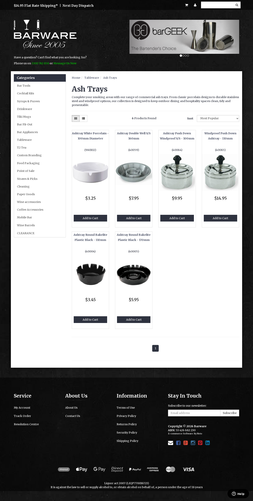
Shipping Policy (127, 441)
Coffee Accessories (30, 209)
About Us (71, 407)
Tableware (24, 140)
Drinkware (24, 109)
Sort (190, 118)
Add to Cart (90, 218)
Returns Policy (127, 424)
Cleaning (23, 186)
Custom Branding (29, 155)
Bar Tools (23, 85)
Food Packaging (28, 163)
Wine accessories (29, 202)
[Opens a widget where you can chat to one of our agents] (238, 494)
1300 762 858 (40, 63)
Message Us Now (64, 63)
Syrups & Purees (28, 101)
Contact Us (72, 416)
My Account (22, 407)
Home (76, 78)
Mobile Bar (24, 217)
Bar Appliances (27, 132)
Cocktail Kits (25, 93)
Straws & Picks (27, 179)
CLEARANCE (25, 233)
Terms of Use (126, 407)
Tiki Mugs (24, 116)
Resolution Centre (26, 424)
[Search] (237, 5)
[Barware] (45, 37)
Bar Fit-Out (24, 124)
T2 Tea (21, 147)
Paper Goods (26, 194)
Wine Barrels (26, 225)
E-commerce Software (180, 433)
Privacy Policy (126, 416)
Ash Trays (110, 78)
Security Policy (127, 432)
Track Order (22, 416)
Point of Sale (25, 171)
